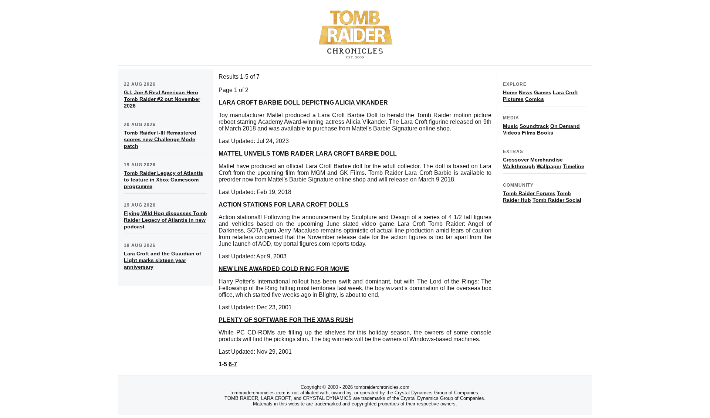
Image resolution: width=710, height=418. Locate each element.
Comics (534, 99)
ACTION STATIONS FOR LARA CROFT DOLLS (284, 204)
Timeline (573, 166)
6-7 (233, 364)
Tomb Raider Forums (529, 193)
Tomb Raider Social (556, 200)
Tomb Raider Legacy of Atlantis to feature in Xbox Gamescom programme (163, 179)
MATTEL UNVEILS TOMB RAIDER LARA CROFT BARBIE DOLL (308, 153)
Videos (511, 133)
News (525, 92)
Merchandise (546, 160)
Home (510, 92)
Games (542, 92)
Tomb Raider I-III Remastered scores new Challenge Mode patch (160, 139)
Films (528, 133)
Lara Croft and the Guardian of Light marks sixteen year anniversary (162, 260)
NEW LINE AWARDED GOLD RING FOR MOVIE (284, 269)
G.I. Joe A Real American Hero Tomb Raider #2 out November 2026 (162, 99)
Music (510, 126)
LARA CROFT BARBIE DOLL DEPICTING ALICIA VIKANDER (303, 102)
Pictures (513, 99)
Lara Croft (565, 92)
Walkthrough (519, 166)
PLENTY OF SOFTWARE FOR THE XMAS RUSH (286, 320)
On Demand (565, 126)
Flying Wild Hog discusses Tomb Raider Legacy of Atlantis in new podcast (165, 220)
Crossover (516, 160)
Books (545, 133)
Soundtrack (534, 126)
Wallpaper (549, 166)
